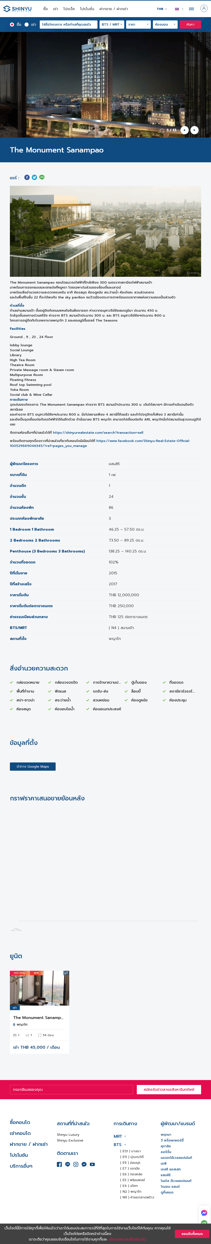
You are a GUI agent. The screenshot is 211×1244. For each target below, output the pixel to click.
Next (63, 988)
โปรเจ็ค (69, 9)
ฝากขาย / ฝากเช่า (114, 9)
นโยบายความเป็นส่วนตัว (127, 1239)
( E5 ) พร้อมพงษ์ (132, 1180)
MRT (118, 1136)
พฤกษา (166, 1134)
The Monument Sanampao (39, 1017)
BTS (117, 1145)
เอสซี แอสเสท (171, 1169)
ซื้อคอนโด (20, 1122)
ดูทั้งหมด (167, 1192)
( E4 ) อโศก (129, 1185)
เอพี (164, 1163)
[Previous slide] (185, 130)
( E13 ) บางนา (130, 1151)
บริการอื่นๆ (21, 1166)
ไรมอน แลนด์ (170, 1186)
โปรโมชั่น (87, 9)
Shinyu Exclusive (70, 1140)
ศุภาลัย (166, 1146)
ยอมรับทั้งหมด (192, 1233)
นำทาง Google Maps (33, 766)
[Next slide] (194, 130)
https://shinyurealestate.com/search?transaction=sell (98, 432)
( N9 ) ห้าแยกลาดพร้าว (137, 1197)
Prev (16, 988)
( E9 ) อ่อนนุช (130, 1162)
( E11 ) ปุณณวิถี (132, 1157)
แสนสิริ (166, 1175)
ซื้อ (45, 9)
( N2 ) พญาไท (130, 1191)
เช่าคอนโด (20, 1133)
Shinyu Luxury (68, 1134)
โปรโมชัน (19, 1155)
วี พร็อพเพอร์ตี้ (172, 1140)
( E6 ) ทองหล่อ (131, 1174)
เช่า (55, 9)
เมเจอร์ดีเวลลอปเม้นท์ (176, 1157)
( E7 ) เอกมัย (130, 1168)
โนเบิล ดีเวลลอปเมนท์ (176, 1181)
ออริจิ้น (166, 1152)
